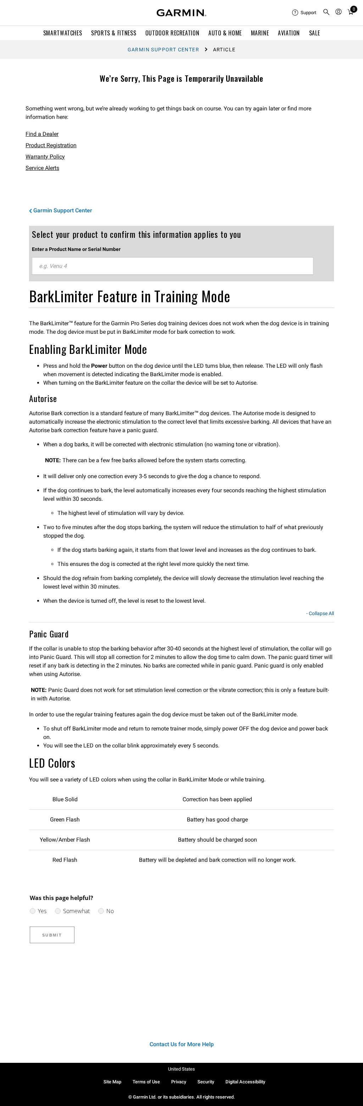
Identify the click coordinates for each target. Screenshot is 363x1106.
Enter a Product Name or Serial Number (76, 249)
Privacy (178, 1081)
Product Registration (51, 145)
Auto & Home (225, 33)
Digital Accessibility (245, 1081)
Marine (260, 33)
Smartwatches (62, 33)
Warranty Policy (45, 156)
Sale (314, 33)
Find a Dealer (42, 134)
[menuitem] (304, 12)
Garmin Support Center (163, 49)
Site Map (112, 1081)
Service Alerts (42, 168)
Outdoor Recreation (172, 33)
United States (181, 1069)
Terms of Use (146, 1081)
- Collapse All (320, 614)
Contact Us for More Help (182, 1044)
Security (205, 1081)
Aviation (289, 33)
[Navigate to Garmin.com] (181, 12)
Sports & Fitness (113, 33)
